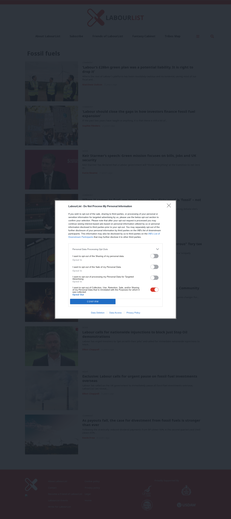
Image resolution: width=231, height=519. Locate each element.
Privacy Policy (133, 312)
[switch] (154, 256)
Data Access (115, 312)
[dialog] (115, 259)
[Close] (170, 206)
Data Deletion (97, 312)
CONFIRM (93, 301)
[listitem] (115, 249)
